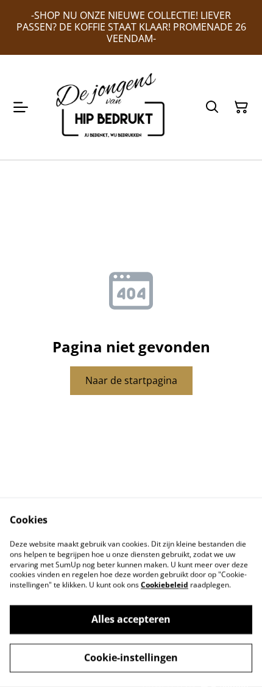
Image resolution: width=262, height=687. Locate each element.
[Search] (212, 107)
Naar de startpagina (131, 380)
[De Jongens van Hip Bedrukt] (114, 107)
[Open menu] (20, 107)
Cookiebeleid (164, 585)
